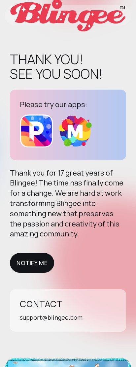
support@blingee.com (51, 317)
